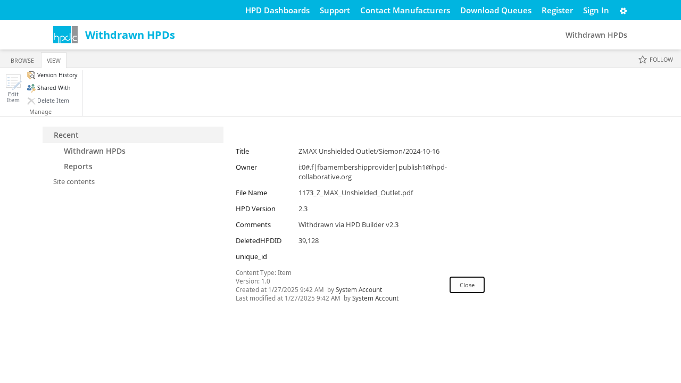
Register (557, 10)
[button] (13, 88)
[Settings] (623, 10)
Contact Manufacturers (405, 10)
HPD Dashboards (277, 10)
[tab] (22, 58)
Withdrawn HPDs (130, 35)
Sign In (596, 10)
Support (335, 10)
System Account (359, 289)
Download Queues (495, 10)
